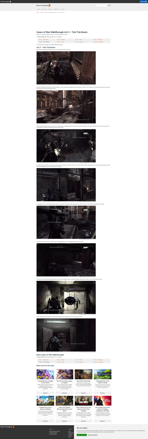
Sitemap (36, 1)
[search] (39, 1)
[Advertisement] (74, 22)
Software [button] (50, 9)
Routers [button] (38, 9)
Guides (41, 12)
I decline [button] (84, 434)
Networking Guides (53, 434)
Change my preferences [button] (92, 434)
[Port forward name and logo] (6, 1)
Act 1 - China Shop (98, 39)
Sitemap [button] (62, 9)
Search (109, 5)
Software (25, 1)
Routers (16, 1)
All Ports (70, 435)
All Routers (70, 434)
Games (69, 436)
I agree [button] (79, 434)
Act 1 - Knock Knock (44, 39)
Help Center (30, 1)
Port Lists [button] (44, 9)
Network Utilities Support (54, 431)
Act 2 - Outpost (80, 41)
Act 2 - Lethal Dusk (99, 41)
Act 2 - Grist (61, 41)
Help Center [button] (56, 9)
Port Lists (20, 1)
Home (38, 12)
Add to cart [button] (142, 1)
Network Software (72, 432)
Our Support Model (53, 432)
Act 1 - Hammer (61, 39)
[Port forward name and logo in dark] (44, 5)
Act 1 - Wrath (79, 39)
